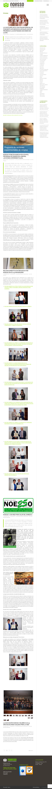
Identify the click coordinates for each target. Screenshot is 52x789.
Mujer (41, 77)
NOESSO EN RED (43, 78)
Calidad (41, 54)
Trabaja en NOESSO (44, 89)
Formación (42, 71)
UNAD (41, 91)
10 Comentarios (11, 159)
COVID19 (42, 65)
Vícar (41, 92)
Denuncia (42, 66)
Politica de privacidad (7, 771)
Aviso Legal (5, 772)
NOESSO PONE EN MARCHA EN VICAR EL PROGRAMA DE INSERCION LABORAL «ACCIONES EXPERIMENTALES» (16, 156)
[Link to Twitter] (46, 787)
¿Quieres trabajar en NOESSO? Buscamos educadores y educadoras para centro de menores (44, 121)
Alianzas (41, 51)
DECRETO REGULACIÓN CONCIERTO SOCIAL (12, 115)
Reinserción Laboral (26, 159)
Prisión (41, 82)
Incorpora (42, 73)
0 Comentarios (12, 34)
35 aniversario (42, 49)
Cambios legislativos (19, 34)
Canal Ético (5, 774)
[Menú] (47, 5)
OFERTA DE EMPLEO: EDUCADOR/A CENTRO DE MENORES (44, 33)
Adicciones (42, 50)
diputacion (42, 68)
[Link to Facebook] (42, 787)
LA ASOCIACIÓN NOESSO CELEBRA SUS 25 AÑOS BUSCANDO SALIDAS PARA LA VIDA (16, 723)
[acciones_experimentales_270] (18, 138)
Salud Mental (42, 85)
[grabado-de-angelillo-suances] (18, 263)
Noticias (24, 34)
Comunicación (25, 516)
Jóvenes (41, 75)
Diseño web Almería (36, 787)
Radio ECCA (42, 83)
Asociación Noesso (19, 159)
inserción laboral (43, 74)
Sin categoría (42, 87)
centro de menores (43, 56)
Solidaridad (42, 88)
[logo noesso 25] (18, 505)
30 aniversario (42, 47)
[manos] (18, 20)
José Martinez (30, 34)
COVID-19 (42, 64)
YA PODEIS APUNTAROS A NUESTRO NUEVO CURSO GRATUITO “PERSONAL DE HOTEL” (44, 128)
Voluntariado (42, 96)
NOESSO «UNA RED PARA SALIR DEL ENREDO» (17, 515)
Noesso (9, 787)
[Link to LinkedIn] (44, 787)
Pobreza (41, 80)
